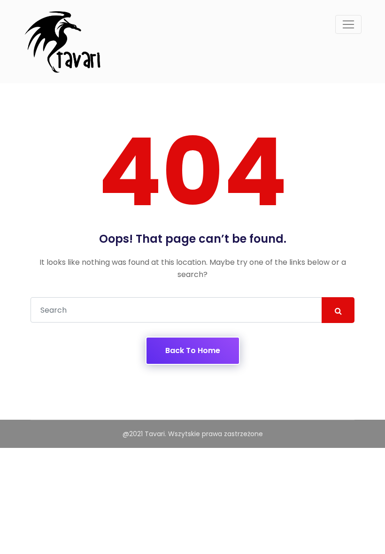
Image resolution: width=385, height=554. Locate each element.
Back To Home (192, 350)
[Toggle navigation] (348, 24)
